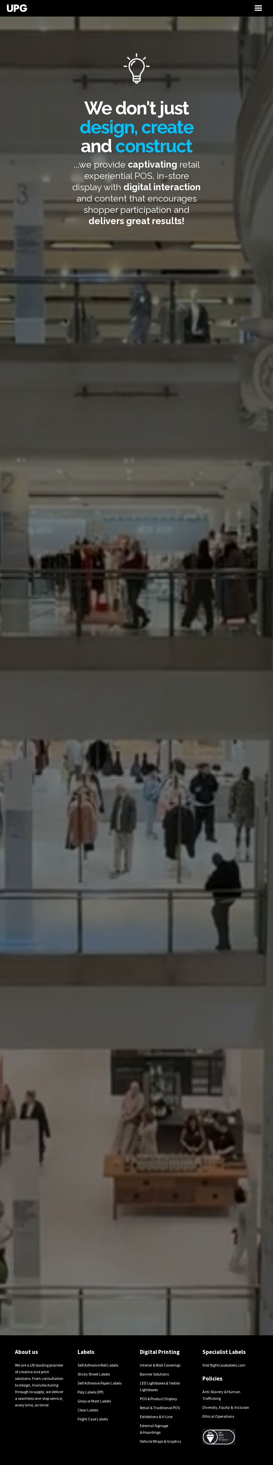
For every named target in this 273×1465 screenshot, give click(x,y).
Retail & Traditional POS (160, 1407)
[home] (102, 8)
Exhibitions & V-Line (156, 1416)
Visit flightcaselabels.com (223, 1365)
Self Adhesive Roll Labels (98, 1365)
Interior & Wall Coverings (160, 1365)
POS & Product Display (158, 1398)
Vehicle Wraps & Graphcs (160, 1441)
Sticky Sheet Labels (94, 1374)
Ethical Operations (218, 1416)
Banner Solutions (154, 1374)
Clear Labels (88, 1409)
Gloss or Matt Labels (94, 1400)
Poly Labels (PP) (91, 1392)
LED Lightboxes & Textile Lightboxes (160, 1386)
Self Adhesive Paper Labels (100, 1383)
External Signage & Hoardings (154, 1429)
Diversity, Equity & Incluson (225, 1407)
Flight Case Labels (93, 1418)
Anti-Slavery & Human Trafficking (221, 1395)
